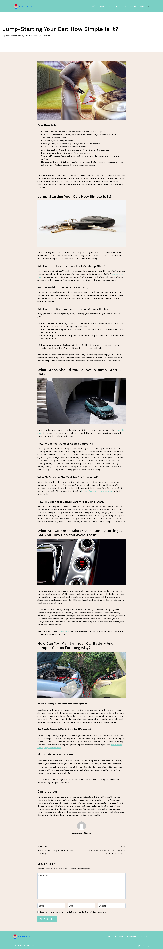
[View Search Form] (149, 6)
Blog (102, 6)
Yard (117, 6)
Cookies (119, 936)
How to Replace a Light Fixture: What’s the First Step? (57, 850)
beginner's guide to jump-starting (96, 491)
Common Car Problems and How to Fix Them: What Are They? (107, 850)
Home (93, 6)
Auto (142, 6)
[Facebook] (139, 946)
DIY (110, 6)
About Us (144, 936)
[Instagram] (148, 946)
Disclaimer (131, 936)
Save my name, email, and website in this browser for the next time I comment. (73, 912)
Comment (43, 876)
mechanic (65, 631)
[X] (143, 946)
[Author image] (4, 36)
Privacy (108, 936)
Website (102, 906)
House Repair (130, 6)
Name (42, 906)
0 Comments (45, 35)
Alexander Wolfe (14, 35)
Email (72, 906)
